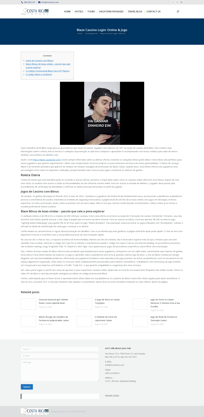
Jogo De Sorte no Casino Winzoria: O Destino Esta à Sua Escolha (165, 303)
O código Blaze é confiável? (39, 74)
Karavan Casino (112, 395)
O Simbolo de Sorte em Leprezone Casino (106, 318)
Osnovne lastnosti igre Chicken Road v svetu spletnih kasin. (53, 301)
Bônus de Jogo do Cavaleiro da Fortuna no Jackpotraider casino (54, 318)
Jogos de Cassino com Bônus (39, 60)
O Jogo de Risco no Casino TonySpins (107, 301)
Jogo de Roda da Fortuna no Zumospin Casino (164, 318)
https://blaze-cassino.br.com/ (47, 159)
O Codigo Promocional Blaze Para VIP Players (48, 70)
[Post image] (28, 304)
